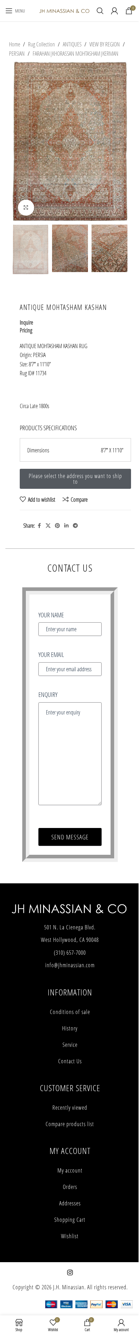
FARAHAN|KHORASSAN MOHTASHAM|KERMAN (75, 53)
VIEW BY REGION (104, 44)
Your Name (51, 615)
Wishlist (70, 1236)
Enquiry (47, 694)
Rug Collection (41, 44)
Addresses (70, 1203)
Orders (70, 1187)
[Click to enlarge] (26, 208)
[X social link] (48, 526)
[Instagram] (70, 1272)
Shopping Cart (69, 1220)
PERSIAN (17, 53)
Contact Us (70, 1061)
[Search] (100, 11)
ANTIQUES (72, 44)
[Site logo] (64, 10)
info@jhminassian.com (70, 965)
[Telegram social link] (75, 526)
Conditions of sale (70, 1012)
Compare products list (70, 1124)
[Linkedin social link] (66, 526)
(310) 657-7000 (70, 953)
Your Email (51, 654)
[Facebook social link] (39, 526)
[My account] (114, 11)
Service (70, 1045)
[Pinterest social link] (57, 526)
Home (14, 44)
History (70, 1028)
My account (70, 1170)
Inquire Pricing (26, 326)
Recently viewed (69, 1107)
